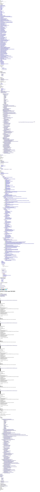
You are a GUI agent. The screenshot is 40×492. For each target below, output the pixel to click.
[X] (3, 289)
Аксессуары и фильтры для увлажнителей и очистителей (11, 201)
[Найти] (0, 2)
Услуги (1, 474)
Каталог (3, 176)
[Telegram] (6, 289)
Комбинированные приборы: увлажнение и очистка (10, 199)
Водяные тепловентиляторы (8, 248)
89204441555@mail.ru (3, 72)
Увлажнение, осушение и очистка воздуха (8, 197)
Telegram (2, 74)
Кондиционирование (6, 178)
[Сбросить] (0, 416)
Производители (2, 475)
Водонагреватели (7, 228)
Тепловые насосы (7, 193)
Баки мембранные (7, 214)
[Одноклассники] (1, 289)
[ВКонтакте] (0, 289)
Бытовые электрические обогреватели (9, 254)
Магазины (1, 476)
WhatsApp (3, 75)
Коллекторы (6, 210)
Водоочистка (6, 232)
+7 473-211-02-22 (2, 62)
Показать (1, 417)
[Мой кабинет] (0, 164)
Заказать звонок (4, 276)
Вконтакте (3, 279)
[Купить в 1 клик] (0, 321)
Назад (5, 177)
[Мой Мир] (2, 289)
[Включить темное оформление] (1, 82)
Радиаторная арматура (7, 217)
